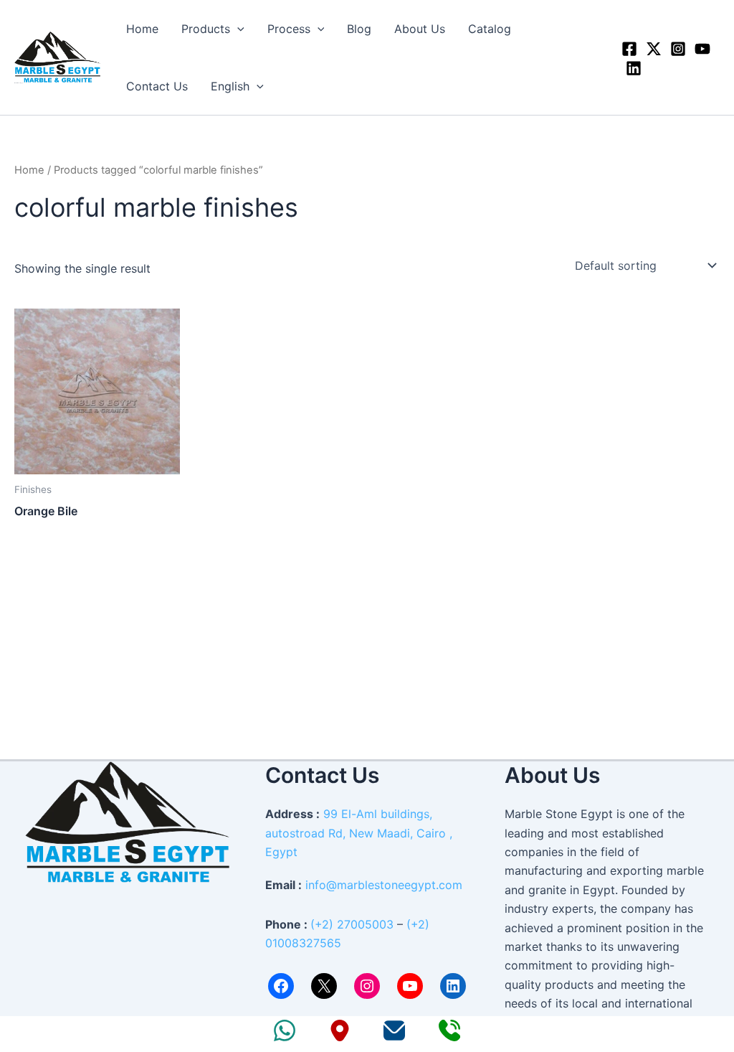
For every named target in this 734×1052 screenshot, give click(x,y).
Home (142, 29)
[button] (237, 28)
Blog (359, 29)
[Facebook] (629, 49)
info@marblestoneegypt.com (383, 885)
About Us (419, 29)
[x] (654, 49)
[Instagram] (678, 49)
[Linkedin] (634, 68)
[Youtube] (702, 49)
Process (288, 29)
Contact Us (157, 86)
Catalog (489, 29)
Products (205, 29)
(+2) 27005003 (352, 924)
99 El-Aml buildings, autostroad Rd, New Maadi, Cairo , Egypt (358, 833)
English (230, 86)
